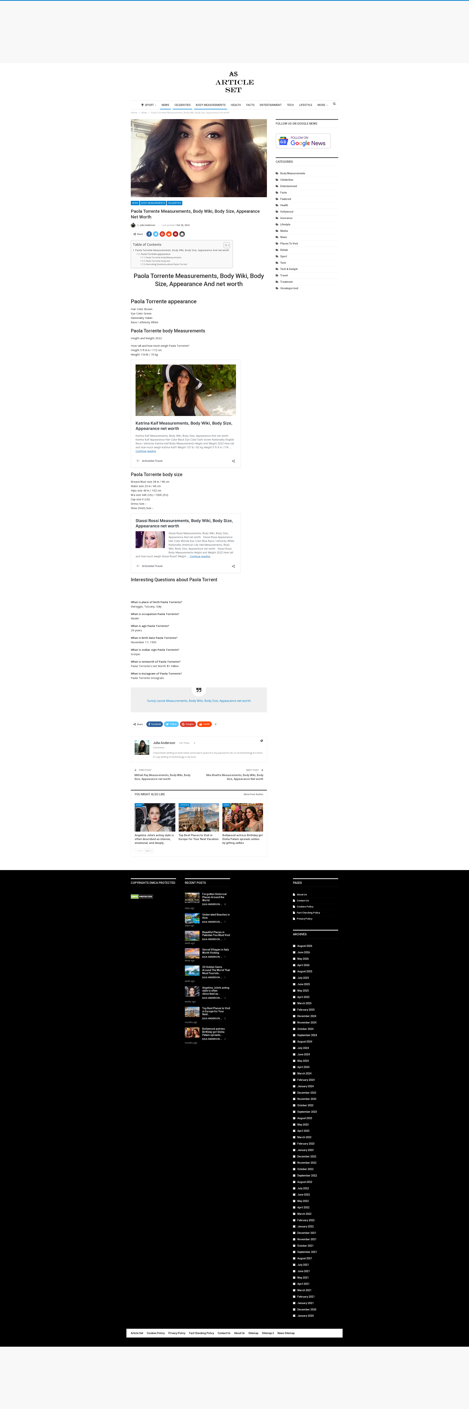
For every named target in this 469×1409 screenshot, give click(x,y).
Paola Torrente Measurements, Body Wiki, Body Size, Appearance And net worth (182, 250)
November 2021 (306, 1239)
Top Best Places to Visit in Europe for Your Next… (216, 1011)
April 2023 (303, 1130)
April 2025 (303, 997)
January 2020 (305, 1315)
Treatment (286, 281)
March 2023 (304, 1137)
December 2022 (306, 1156)
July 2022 (303, 1188)
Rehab (284, 249)
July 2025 (303, 977)
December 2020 (306, 1309)
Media (284, 230)
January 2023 (305, 1150)
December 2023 (306, 1092)
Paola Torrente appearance (155, 254)
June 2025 (303, 984)
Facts (250, 105)
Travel (284, 275)
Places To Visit (289, 243)
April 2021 (303, 1283)
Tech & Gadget (289, 269)
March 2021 (304, 1290)
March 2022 (304, 1213)
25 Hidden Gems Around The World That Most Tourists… (216, 970)
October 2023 (305, 1105)
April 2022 (303, 1207)
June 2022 (303, 1194)
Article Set (137, 1333)
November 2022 (306, 1162)
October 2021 (305, 1245)
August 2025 (304, 971)
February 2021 (306, 1296)
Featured (285, 199)
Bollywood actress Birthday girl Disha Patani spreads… (213, 1031)
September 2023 (307, 1111)
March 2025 (304, 1003)
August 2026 (304, 945)
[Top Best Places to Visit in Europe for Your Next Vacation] (199, 817)
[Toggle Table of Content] (225, 245)
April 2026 (303, 965)
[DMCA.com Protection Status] (142, 896)
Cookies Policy (305, 906)
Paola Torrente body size (158, 260)
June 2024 (303, 1054)
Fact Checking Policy (308, 912)
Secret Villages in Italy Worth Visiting (215, 951)
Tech (290, 105)
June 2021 (303, 1271)
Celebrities (182, 105)
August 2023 (304, 1118)
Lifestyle (305, 105)
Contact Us (303, 900)
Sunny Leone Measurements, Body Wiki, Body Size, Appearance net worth (199, 701)
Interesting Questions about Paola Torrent (166, 264)
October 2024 (305, 1028)
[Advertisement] (234, 32)
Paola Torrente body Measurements (163, 257)
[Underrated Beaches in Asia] (192, 918)
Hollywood (286, 211)
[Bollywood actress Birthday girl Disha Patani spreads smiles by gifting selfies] (242, 817)
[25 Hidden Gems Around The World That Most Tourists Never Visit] (192, 971)
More (321, 105)
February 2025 (306, 1009)
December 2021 (306, 1232)
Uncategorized (289, 288)
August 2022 (304, 1181)
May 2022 (303, 1201)
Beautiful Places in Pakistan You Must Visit (216, 934)
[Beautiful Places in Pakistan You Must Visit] (192, 936)
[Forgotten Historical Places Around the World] (192, 898)
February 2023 (306, 1143)
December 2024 (306, 1016)
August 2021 (304, 1258)
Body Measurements (211, 105)
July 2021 (303, 1264)
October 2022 (305, 1169)
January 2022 (305, 1226)
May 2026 (303, 958)
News (165, 105)
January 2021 (305, 1303)
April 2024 (303, 1067)
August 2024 (304, 1041)
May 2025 (303, 990)
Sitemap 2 (268, 1333)
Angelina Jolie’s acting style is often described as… (215, 990)
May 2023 (303, 1124)
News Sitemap (286, 1333)
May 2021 (303, 1277)
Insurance (286, 218)
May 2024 (303, 1060)
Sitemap (253, 1333)
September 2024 (307, 1035)
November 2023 (306, 1098)
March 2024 (304, 1073)
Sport (149, 105)
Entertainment (271, 105)
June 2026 (303, 952)
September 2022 (307, 1175)
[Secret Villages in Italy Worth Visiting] (192, 953)
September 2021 (307, 1251)
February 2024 (306, 1079)
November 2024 (306, 1022)
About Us (302, 894)
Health (236, 105)
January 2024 (305, 1086)
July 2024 (303, 1048)
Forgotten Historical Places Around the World (214, 897)
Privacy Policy (304, 918)
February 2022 (306, 1220)
